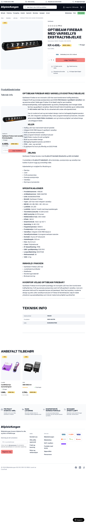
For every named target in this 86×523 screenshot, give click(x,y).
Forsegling (16, 13)
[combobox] (40, 7)
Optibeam (50, 21)
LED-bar (15, 18)
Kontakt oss (33, 437)
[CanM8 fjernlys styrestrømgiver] (10, 367)
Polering (9, 13)
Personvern (48, 454)
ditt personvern (13, 445)
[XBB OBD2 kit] (32, 367)
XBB (24, 382)
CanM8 (3, 382)
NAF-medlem (48, 443)
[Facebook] (76, 467)
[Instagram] (80, 467)
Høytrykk (28, 13)
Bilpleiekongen (49, 437)
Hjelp (31, 433)
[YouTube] (84, 467)
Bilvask (3, 13)
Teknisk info (7, 95)
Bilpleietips (68, 13)
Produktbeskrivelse (10, 90)
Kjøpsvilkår (47, 451)
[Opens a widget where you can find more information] (78, 520)
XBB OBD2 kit (27, 384)
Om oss (46, 433)
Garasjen (42, 13)
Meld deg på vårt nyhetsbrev (9, 438)
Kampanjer (81, 13)
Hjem (2, 18)
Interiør (23, 13)
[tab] (10, 90)
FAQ (74, 13)
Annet (48, 13)
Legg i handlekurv (70, 60)
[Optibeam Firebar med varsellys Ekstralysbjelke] (14, 119)
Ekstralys (35, 13)
